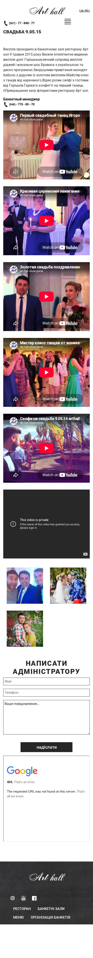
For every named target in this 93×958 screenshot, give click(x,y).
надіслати (47, 747)
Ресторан (22, 909)
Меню (18, 917)
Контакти (41, 926)
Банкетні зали (51, 909)
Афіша (19, 926)
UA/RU (84, 11)
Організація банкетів (50, 917)
